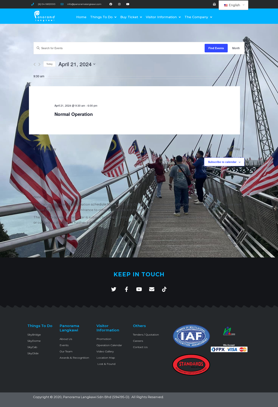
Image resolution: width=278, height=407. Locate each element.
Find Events (216, 48)
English (234, 5)
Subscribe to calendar (222, 162)
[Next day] (39, 64)
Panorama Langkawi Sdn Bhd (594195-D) (96, 397)
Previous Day (47, 149)
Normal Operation (73, 114)
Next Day (234, 149)
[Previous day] (34, 64)
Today (49, 63)
